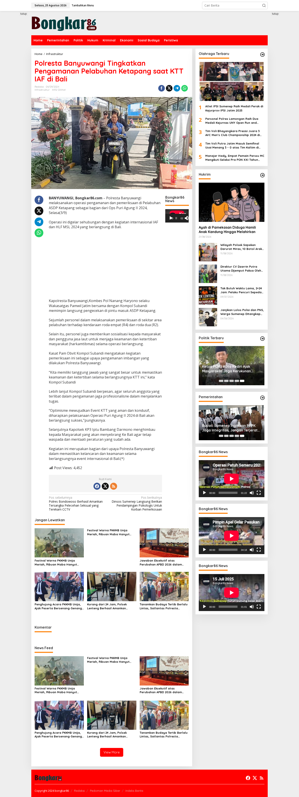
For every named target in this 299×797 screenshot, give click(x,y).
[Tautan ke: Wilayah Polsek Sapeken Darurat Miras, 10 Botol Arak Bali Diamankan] (208, 251)
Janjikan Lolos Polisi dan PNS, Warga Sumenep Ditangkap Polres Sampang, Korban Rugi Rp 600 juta (242, 312)
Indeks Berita (134, 790)
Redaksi (79, 790)
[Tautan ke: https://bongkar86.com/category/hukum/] (262, 175)
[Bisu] (252, 493)
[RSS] (113, 486)
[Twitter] (105, 486)
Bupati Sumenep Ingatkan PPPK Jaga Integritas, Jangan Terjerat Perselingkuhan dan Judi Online (230, 428)
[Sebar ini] (161, 88)
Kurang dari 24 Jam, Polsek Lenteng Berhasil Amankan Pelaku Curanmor (107, 606)
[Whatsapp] (184, 88)
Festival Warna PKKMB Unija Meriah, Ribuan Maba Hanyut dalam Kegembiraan (56, 562)
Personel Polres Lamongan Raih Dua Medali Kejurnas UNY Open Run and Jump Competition (231, 121)
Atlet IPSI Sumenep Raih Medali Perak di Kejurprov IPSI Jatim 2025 (234, 108)
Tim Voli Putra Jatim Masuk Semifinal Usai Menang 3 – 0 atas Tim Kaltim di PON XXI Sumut (232, 145)
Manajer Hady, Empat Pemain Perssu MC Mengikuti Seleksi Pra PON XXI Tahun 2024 (234, 158)
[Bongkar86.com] (64, 23)
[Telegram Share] (177, 88)
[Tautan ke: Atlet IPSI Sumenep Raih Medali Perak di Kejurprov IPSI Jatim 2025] (231, 81)
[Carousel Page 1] (221, 381)
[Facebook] (96, 486)
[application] (177, 215)
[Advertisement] (15, 91)
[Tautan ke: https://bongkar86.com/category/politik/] (262, 338)
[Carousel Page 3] (231, 381)
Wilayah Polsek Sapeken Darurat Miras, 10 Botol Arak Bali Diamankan (241, 247)
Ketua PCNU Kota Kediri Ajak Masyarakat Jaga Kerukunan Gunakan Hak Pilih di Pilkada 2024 (230, 368)
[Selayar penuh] (188, 218)
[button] (264, 5)
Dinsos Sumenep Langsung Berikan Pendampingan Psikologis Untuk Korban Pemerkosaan (137, 504)
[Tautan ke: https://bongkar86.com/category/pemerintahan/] (262, 397)
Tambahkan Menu (83, 5)
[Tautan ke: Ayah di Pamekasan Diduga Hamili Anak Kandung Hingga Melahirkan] (231, 202)
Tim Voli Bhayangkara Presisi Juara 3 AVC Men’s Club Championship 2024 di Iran (232, 133)
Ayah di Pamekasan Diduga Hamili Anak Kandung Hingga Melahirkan (227, 229)
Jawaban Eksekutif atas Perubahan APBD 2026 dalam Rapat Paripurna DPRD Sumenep (163, 562)
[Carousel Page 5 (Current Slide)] (242, 381)
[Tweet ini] (169, 88)
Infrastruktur (42, 89)
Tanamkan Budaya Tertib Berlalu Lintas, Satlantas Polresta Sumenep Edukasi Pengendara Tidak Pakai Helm (164, 606)
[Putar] (171, 218)
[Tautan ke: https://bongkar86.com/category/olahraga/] (262, 54)
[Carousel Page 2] (226, 381)
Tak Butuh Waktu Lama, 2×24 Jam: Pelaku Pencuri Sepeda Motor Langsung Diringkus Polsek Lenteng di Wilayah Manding (241, 290)
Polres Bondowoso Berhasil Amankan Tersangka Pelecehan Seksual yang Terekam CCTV (76, 504)
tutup (23, 14)
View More (112, 752)
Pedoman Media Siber (105, 790)
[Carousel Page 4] (237, 381)
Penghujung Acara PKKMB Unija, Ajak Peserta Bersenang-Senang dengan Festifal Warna (58, 606)
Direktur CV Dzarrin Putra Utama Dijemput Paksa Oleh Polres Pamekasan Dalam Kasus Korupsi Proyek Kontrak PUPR (242, 268)
